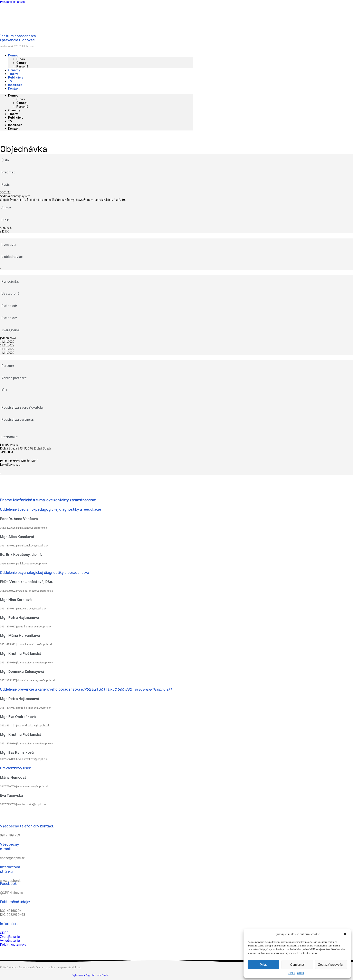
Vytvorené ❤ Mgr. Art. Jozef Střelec (91, 975)
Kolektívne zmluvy (13, 944)
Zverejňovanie (10, 937)
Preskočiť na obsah (12, 1)
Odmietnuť (297, 964)
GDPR (291, 973)
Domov (13, 55)
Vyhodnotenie (10, 941)
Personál (22, 66)
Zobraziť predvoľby (331, 964)
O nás (20, 59)
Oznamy (14, 110)
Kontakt (14, 88)
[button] (345, 934)
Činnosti (22, 63)
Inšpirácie (15, 125)
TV (10, 121)
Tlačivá (13, 114)
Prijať (263, 964)
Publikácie (15, 117)
